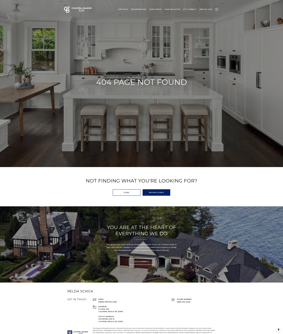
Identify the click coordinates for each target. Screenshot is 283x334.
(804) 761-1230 (183, 302)
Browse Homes (156, 192)
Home (126, 192)
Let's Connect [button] (141, 261)
